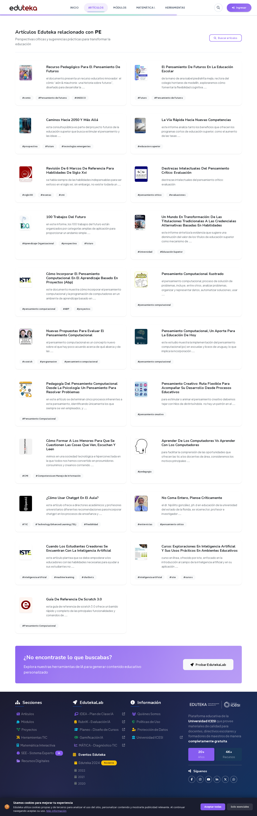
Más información (56, 811)
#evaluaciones (177, 195)
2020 (81, 783)
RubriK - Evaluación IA (94, 722)
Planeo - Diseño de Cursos (99, 729)
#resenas (46, 195)
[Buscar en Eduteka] (218, 7)
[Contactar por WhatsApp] (233, 779)
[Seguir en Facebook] (191, 779)
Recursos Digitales (35, 761)
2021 (81, 776)
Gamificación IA (91, 737)
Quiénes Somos (148, 714)
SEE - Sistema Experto (40, 753)
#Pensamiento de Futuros (52, 98)
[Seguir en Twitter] (225, 779)
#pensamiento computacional (38, 309)
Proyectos (29, 729)
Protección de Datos (152, 729)
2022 (81, 770)
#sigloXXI (27, 195)
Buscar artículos (227, 37)
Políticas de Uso (148, 722)
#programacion (48, 361)
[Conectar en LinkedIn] (216, 779)
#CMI (25, 476)
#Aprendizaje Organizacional (38, 243)
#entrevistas (145, 524)
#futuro (49, 146)
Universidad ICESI (150, 737)
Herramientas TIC (34, 737)
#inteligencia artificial (34, 577)
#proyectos (83, 309)
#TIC (25, 524)
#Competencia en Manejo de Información (58, 476)
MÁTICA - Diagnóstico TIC (98, 745)
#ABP (66, 309)
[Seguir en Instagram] (200, 779)
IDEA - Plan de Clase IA (96, 714)
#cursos (188, 577)
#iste (172, 577)
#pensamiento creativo (151, 414)
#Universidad (145, 252)
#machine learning (64, 577)
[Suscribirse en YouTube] (208, 779)
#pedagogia (144, 471)
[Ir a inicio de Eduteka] (23, 7)
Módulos (27, 722)
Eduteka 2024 (96, 763)
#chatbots (88, 577)
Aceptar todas (212, 806)
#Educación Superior (171, 252)
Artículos (27, 714)
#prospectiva (30, 146)
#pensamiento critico (150, 195)
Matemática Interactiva (37, 745)
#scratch (27, 361)
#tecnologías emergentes (76, 146)
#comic (26, 98)
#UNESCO (80, 98)
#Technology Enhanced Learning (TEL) (55, 524)
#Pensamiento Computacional (39, 418)
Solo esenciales (240, 806)
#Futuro (142, 98)
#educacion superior (149, 146)
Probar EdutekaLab (210, 665)
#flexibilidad (91, 524)
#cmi (62, 195)
